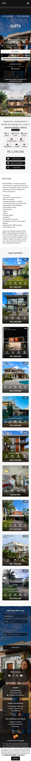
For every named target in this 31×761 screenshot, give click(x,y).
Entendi (15, 758)
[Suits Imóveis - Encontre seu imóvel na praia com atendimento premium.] (15, 26)
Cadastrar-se (15, 647)
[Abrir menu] (28, 3)
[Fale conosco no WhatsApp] (13, 676)
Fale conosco (15, 726)
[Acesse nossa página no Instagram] (17, 676)
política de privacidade (10, 755)
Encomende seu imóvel (15, 724)
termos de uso (21, 755)
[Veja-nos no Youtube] (21, 676)
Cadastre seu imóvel (15, 722)
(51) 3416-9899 (8, 16)
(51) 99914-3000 (24, 16)
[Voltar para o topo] (4, 745)
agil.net (21, 740)
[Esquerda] (1, 100)
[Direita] (29, 100)
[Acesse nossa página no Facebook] (9, 676)
